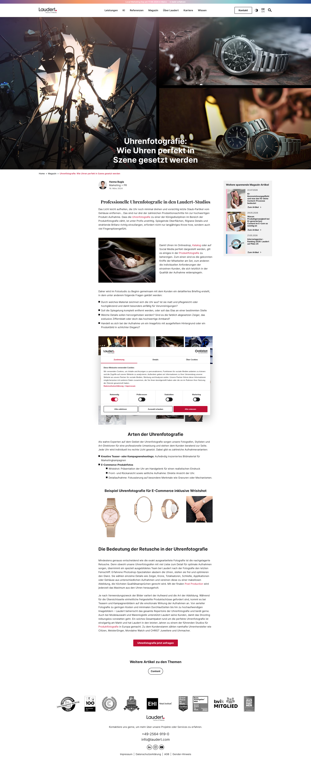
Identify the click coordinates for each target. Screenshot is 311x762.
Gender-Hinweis (182, 754)
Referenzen (136, 10)
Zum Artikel (253, 207)
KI (124, 10)
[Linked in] (149, 747)
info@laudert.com (155, 739)
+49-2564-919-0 (155, 734)
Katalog (196, 245)
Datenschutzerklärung (114, 386)
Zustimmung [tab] (119, 360)
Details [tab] (156, 360)
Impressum (130, 386)
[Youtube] (161, 747)
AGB (166, 754)
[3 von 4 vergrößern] (180, 499)
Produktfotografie (189, 253)
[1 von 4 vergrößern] (121, 499)
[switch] (141, 399)
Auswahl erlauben (155, 409)
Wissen (202, 10)
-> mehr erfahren (177, 2)
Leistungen (111, 10)
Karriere (188, 10)
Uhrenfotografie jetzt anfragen (155, 643)
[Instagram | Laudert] (155, 747)
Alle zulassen (190, 409)
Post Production (194, 583)
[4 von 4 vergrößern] (209, 499)
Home (42, 173)
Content (155, 671)
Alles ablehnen (120, 409)
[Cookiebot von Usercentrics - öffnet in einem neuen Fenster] (196, 351)
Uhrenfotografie (141, 217)
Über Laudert (171, 10)
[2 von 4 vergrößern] (151, 499)
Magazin (153, 10)
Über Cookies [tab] (192, 360)
